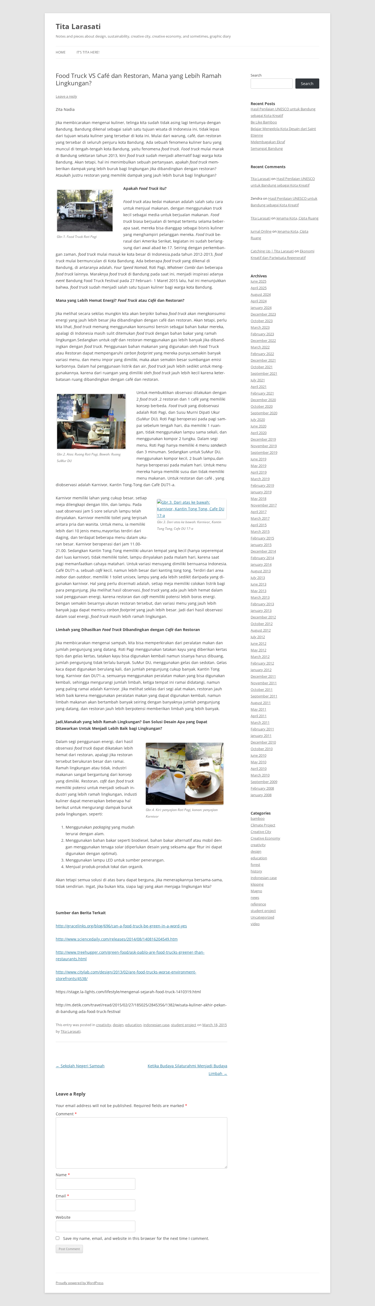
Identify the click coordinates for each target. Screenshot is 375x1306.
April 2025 (259, 287)
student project (183, 1024)
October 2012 (262, 623)
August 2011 (261, 702)
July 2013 (258, 577)
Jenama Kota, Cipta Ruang (297, 218)
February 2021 (262, 393)
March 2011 (260, 722)
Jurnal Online (261, 231)
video (255, 923)
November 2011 (264, 682)
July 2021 (258, 380)
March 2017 (260, 518)
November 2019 (264, 445)
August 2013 (261, 570)
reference (258, 904)
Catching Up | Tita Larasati (272, 251)
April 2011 (259, 715)
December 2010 (263, 742)
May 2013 (258, 590)
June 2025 (258, 281)
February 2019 (262, 485)
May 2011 (258, 709)
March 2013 (260, 597)
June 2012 (258, 643)
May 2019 (258, 465)
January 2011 (261, 735)
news (255, 897)
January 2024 (261, 307)
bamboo (258, 818)
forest (255, 864)
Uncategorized (262, 917)
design (118, 1024)
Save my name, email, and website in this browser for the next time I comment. (136, 1238)
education (133, 1024)
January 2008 (261, 794)
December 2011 (263, 676)
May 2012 (258, 650)
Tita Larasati (78, 26)
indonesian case (156, 1024)
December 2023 (263, 314)
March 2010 (260, 775)
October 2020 (262, 406)
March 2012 (260, 656)
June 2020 (258, 426)
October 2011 (262, 689)
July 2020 (258, 419)
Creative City (261, 831)
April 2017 (259, 511)
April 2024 (259, 301)
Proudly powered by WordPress (79, 1282)
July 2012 (258, 636)
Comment (66, 1113)
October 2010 (262, 748)
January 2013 (261, 610)
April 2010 (259, 768)
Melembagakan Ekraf (268, 141)
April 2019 (259, 472)
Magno (256, 890)
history (256, 871)
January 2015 (261, 544)
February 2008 (262, 788)
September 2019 (264, 452)
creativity (103, 1024)
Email (62, 1195)
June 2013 (258, 584)
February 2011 (262, 729)
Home (61, 52)
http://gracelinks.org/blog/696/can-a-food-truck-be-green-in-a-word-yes (121, 925)
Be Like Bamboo (264, 122)
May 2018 (258, 498)
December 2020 (263, 399)
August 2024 (261, 294)
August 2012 (261, 630)
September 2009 (264, 781)
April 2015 (259, 524)
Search (256, 75)
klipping (257, 884)
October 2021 (262, 366)
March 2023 (260, 327)
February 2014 (262, 557)
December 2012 (263, 617)
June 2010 (258, 755)
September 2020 (264, 412)
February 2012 (262, 663)
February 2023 (262, 333)
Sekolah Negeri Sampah (80, 1065)
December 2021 (263, 360)
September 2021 (264, 373)
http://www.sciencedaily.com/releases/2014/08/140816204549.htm (117, 939)
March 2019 (260, 478)
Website (63, 1217)
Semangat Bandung (267, 148)
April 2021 (259, 386)
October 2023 (262, 320)
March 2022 (260, 347)
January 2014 (261, 564)
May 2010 (258, 761)
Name (63, 1174)
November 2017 (264, 505)
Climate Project (263, 825)
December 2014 (263, 551)
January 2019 (261, 491)
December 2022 (263, 340)
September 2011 (264, 696)
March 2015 (260, 531)
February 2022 (262, 353)
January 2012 (261, 669)
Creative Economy (265, 838)
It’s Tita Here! (88, 52)
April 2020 (259, 432)
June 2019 (258, 459)
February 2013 (262, 603)
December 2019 (263, 439)
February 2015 (262, 538)
